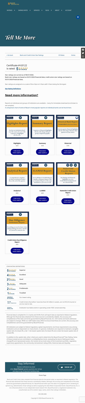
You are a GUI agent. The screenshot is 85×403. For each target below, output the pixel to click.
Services (37, 10)
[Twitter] (83, 53)
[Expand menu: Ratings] (15, 10)
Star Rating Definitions (13, 89)
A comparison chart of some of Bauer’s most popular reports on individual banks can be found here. (38, 108)
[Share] (83, 56)
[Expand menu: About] (62, 10)
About (57, 10)
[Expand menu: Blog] (51, 10)
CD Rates (61, 55)
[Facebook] (83, 49)
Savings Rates (23, 10)
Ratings (9, 10)
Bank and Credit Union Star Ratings (31, 55)
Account (68, 10)
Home (73, 55)
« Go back (10, 55)
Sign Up (68, 367)
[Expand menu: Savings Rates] (30, 10)
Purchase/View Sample (17, 151)
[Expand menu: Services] (42, 10)
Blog (47, 10)
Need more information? (21, 95)
